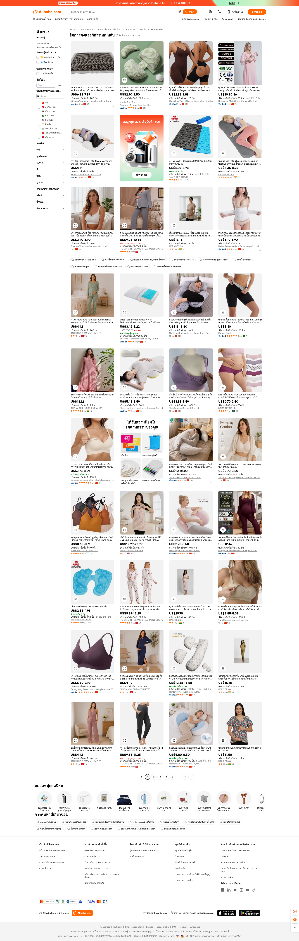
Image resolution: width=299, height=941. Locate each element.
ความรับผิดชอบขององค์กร (51, 862)
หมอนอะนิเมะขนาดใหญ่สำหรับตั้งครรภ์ (149, 260)
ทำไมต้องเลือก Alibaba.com (52, 850)
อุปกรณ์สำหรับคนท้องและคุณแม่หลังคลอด (138, 829)
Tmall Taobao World (134, 927)
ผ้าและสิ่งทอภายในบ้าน (109, 29)
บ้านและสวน (87, 29)
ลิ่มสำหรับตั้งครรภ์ (78, 829)
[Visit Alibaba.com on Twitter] (235, 890)
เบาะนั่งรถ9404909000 (114, 260)
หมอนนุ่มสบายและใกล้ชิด (174, 829)
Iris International (226, 174)
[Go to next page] (191, 777)
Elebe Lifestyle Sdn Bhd (131, 550)
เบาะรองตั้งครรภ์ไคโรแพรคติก (169, 267)
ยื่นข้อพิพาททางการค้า (186, 862)
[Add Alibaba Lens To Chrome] (82, 913)
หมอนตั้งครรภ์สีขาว (171, 822)
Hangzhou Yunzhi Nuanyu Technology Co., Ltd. (191, 101)
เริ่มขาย (224, 856)
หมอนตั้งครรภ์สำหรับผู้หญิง (51, 829)
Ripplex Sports (225, 333)
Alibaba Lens (49, 913)
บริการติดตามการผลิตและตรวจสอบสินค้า (101, 875)
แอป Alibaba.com (205, 913)
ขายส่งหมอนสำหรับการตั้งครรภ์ (201, 822)
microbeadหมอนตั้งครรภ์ (143, 822)
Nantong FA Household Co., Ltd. (135, 105)
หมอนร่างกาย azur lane (184, 260)
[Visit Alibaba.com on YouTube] (247, 890)
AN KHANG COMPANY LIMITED (86, 333)
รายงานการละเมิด (184, 880)
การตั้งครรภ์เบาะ (244, 260)
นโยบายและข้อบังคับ (94, 883)
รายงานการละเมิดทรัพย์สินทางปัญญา (193, 874)
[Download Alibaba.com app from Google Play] (249, 913)
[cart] (220, 12)
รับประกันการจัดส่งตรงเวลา (97, 862)
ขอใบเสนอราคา (137, 856)
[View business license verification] (177, 936)
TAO (174, 927)
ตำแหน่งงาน (45, 868)
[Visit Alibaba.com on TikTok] (254, 890)
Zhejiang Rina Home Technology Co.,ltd (139, 338)
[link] (295, 911)
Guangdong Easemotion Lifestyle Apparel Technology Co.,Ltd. (92, 480)
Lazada (149, 927)
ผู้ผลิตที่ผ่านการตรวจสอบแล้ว (144, 850)
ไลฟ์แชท (179, 856)
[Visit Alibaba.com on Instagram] (241, 890)
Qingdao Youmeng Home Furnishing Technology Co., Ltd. (92, 101)
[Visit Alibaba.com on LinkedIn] (229, 890)
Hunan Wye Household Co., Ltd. (86, 174)
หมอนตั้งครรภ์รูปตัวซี (231, 822)
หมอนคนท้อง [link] (157, 29)
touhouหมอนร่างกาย (139, 267)
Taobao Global (162, 927)
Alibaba (72, 29)
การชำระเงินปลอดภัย (94, 850)
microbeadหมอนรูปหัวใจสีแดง (215, 260)
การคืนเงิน (180, 868)
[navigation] (50, 403)
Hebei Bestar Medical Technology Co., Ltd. (238, 246)
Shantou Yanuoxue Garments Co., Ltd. (89, 246)
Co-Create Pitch (47, 856)
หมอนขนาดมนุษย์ (82, 267)
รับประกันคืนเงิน (92, 856)
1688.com (117, 927)
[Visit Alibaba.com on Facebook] (223, 890)
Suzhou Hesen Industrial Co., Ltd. (185, 477)
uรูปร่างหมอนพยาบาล (103, 829)
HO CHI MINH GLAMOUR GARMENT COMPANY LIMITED (142, 249)
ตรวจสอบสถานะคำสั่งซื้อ (233, 862)
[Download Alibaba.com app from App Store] (226, 913)
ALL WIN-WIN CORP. (179, 177)
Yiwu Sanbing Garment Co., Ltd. (184, 408)
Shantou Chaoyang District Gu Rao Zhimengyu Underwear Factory (240, 477)
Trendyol (182, 927)
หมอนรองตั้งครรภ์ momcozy (109, 267)
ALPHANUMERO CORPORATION (86, 408)
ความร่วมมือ (227, 877)
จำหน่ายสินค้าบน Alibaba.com (235, 850)
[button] (179, 12)
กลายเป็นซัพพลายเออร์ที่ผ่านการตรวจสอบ (239, 869)
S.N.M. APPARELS (226, 408)
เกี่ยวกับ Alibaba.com (49, 844)
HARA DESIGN (176, 246)
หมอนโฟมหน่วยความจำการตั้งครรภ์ (109, 822)
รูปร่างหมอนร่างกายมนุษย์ (85, 260)
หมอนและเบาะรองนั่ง (135, 29)
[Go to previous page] (141, 777)
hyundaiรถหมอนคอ (48, 822)
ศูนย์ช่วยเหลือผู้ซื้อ (183, 850)
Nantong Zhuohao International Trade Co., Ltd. (191, 333)
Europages (195, 927)
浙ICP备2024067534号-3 (229, 936)
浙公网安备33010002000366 (200, 936)
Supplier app (160, 913)
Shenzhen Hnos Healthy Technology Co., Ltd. (141, 408)
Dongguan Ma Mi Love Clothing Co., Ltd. (237, 101)
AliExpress (105, 927)
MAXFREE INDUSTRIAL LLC (84, 550)
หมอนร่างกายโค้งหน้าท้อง (75, 822)
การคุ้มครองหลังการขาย (96, 868)
